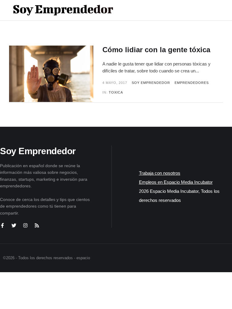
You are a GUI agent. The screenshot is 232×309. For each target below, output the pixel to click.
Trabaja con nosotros (159, 173)
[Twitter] (13, 225)
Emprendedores (192, 82)
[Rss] (36, 225)
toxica (116, 92)
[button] (202, 10)
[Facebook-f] (2, 225)
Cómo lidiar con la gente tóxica (156, 50)
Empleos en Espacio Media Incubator (176, 182)
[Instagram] (25, 225)
